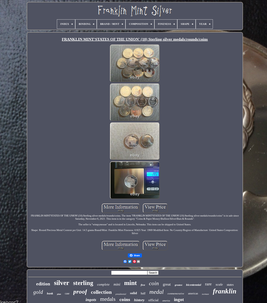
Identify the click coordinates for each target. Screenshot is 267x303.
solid (133, 293)
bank (50, 293)
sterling (83, 282)
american (193, 293)
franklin (224, 291)
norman (205, 294)
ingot (179, 299)
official (153, 300)
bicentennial (193, 284)
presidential (121, 294)
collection (101, 292)
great (167, 284)
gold (38, 292)
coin (154, 283)
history (139, 300)
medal (156, 292)
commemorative (176, 293)
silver (61, 282)
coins (124, 299)
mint (130, 282)
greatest (178, 285)
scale (219, 284)
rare (208, 283)
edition (43, 283)
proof (80, 291)
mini (117, 284)
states (230, 284)
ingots (91, 299)
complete (103, 284)
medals (108, 299)
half (143, 293)
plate (59, 294)
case (67, 293)
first (143, 284)
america (166, 300)
